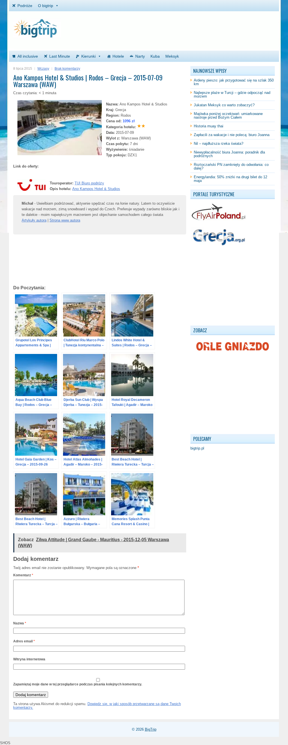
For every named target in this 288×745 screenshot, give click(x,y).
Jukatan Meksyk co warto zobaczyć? (224, 105)
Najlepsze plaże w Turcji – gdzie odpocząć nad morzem (232, 94)
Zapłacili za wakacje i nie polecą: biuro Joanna (231, 135)
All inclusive (27, 56)
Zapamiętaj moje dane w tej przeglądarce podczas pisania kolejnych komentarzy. (77, 684)
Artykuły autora (34, 220)
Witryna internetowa (29, 659)
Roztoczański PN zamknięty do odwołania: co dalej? (231, 166)
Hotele (118, 56)
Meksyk (172, 56)
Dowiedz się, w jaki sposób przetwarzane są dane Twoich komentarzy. (97, 706)
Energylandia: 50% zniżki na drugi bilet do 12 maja (230, 179)
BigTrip (150, 729)
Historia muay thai (208, 126)
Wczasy (43, 69)
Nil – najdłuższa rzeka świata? (218, 143)
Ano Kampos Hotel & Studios (96, 189)
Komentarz (23, 575)
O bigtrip (45, 5)
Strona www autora (65, 220)
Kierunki (88, 56)
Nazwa (19, 623)
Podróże (24, 5)
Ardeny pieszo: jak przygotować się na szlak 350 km (234, 82)
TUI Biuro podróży (89, 183)
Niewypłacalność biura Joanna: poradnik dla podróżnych (229, 154)
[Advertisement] (209, 26)
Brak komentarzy (67, 69)
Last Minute (59, 56)
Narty (140, 56)
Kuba (155, 56)
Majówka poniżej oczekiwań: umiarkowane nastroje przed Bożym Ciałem (228, 115)
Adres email (24, 641)
